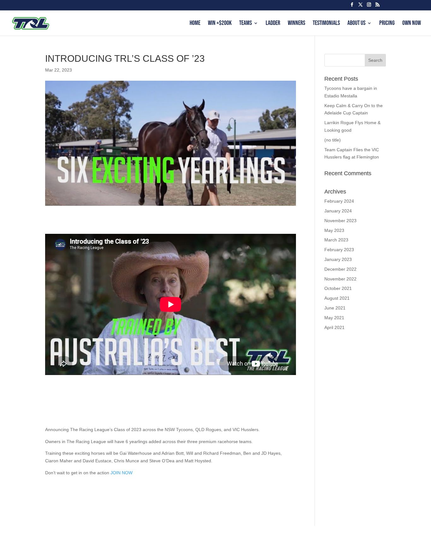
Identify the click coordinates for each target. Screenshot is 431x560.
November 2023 (340, 220)
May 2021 (334, 317)
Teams (245, 24)
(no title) (332, 139)
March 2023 (336, 239)
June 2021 (334, 307)
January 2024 (338, 210)
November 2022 (340, 278)
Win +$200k (220, 24)
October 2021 (338, 288)
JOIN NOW (121, 472)
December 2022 (340, 269)
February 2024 (339, 201)
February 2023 (339, 249)
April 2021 (334, 327)
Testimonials (326, 24)
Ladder (273, 24)
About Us (356, 24)
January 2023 (338, 259)
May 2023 (334, 230)
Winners (296, 24)
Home (195, 24)
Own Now (411, 24)
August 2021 (337, 298)
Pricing (387, 24)
